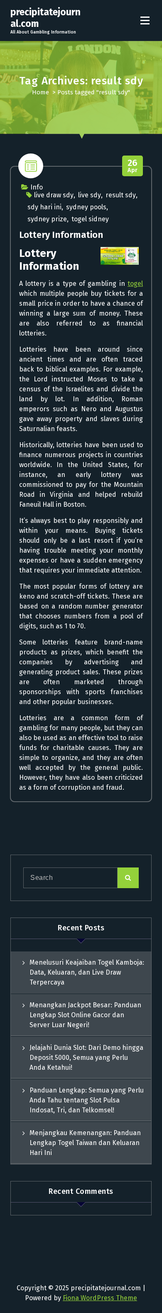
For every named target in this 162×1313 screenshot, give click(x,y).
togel (135, 284)
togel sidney (90, 219)
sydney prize (47, 219)
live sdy (89, 195)
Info (36, 187)
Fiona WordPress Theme (100, 1298)
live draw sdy (54, 195)
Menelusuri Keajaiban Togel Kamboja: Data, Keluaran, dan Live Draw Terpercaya (86, 972)
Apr (133, 166)
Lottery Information (61, 234)
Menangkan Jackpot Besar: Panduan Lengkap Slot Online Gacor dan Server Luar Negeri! (85, 1015)
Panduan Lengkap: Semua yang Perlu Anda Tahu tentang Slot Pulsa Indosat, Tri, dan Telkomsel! (86, 1100)
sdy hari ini (44, 207)
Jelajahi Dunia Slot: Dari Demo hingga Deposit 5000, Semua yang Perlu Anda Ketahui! (86, 1057)
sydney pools (86, 207)
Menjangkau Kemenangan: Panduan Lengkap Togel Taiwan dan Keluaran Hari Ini (85, 1143)
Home (40, 92)
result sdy (121, 195)
